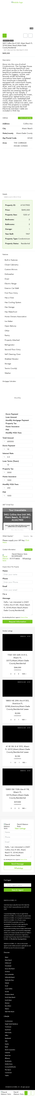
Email (5, 586)
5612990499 (16, 556)
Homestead (8, 966)
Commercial (8, 1072)
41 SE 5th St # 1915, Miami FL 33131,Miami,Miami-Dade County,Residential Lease (17, 749)
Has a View (9, 297)
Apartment (8, 1030)
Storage (8, 363)
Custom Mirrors (11, 269)
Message (6, 598)
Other (7, 330)
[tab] (5, 36)
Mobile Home (8, 1064)
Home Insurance (9, 477)
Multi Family (8, 1032)
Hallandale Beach (10, 977)
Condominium (9, 1021)
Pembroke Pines (9, 980)
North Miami (8, 1000)
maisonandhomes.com (17, 907)
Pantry (7, 335)
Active (11, 40)
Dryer (7, 278)
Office (6, 1035)
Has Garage (9, 307)
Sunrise (7, 991)
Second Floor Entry (13, 349)
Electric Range (10, 283)
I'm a (5, 594)
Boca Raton (8, 1006)
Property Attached (12, 340)
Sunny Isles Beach (10, 969)
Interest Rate (8, 453)
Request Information (17, 621)
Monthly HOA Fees (11, 484)
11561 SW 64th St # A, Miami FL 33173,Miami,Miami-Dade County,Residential (17, 659)
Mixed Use (8, 1055)
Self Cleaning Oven (13, 354)
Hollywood (8, 963)
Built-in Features (11, 260)
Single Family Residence (11, 1024)
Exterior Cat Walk (12, 288)
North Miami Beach (10, 997)
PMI (4, 492)
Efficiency (7, 1058)
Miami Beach (8, 960)
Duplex (7, 1044)
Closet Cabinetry (11, 264)
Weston (7, 1009)
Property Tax (8, 469)
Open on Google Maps (26, 118)
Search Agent (17, 890)
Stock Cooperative (10, 1050)
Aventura (7, 971)
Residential (6, 40)
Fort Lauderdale (9, 974)
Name (5, 571)
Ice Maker (9, 321)
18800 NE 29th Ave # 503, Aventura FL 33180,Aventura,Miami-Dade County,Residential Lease (17, 705)
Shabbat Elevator (12, 359)
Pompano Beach (9, 994)
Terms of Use (24, 617)
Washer (8, 373)
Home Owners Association (16, 316)
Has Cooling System (13, 302)
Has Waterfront (11, 311)
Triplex (7, 1075)
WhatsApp (26, 558)
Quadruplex (8, 1061)
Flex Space (8, 1070)
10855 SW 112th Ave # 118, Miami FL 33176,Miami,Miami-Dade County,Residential (17, 793)
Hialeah (7, 983)
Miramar (7, 1003)
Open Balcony (10, 326)
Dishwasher (9, 274)
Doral (6, 986)
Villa (6, 1041)
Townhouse (8, 1027)
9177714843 (15, 558)
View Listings (28, 549)
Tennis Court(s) (11, 368)
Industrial (7, 1052)
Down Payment (9, 446)
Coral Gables (8, 989)
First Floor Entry (11, 293)
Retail (6, 1047)
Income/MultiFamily (10, 1067)
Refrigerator (10, 344)
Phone (5, 578)
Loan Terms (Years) (11, 461)
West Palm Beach (9, 1011)
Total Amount (8, 438)
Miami (6, 957)
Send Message (17, 863)
